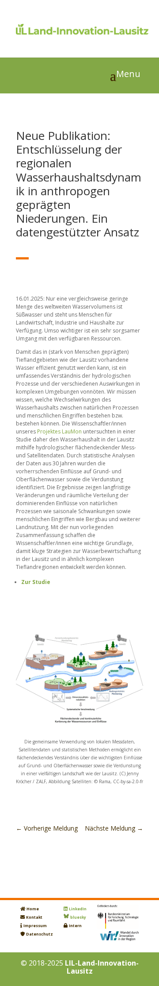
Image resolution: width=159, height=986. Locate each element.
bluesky (78, 917)
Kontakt (34, 917)
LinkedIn (78, 909)
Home (32, 909)
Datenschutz (39, 934)
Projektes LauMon (59, 431)
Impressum (35, 925)
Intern (75, 925)
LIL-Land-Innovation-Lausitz (102, 967)
